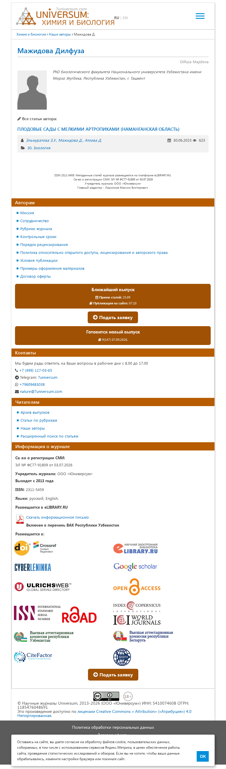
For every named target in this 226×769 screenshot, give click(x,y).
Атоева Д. (93, 140)
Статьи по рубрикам (39, 420)
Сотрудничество (34, 220)
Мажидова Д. (70, 140)
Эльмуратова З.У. (41, 140)
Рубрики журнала (36, 228)
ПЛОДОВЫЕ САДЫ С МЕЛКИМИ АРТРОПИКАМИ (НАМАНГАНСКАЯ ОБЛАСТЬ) (98, 129)
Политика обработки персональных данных (113, 727)
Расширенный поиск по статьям (49, 435)
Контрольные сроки (38, 236)
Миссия (27, 212)
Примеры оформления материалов (52, 268)
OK (203, 756)
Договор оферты (35, 276)
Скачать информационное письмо (57, 517)
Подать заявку (115, 317)
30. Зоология (39, 147)
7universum (38, 377)
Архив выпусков (35, 412)
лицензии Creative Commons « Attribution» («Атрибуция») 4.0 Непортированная (104, 713)
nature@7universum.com (40, 391)
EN (125, 17)
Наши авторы (33, 427)
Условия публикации (39, 260)
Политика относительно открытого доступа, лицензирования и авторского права (94, 252)
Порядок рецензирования (44, 244)
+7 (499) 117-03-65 (35, 370)
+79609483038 (31, 384)
